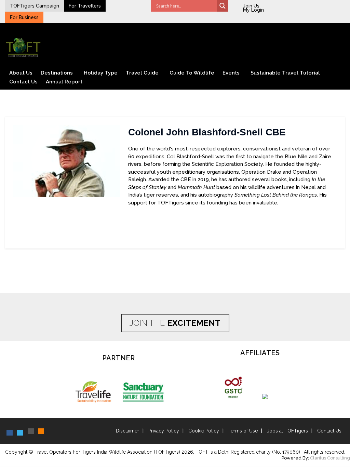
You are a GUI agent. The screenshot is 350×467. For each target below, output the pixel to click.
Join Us (251, 6)
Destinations (57, 73)
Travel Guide (142, 73)
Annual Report (64, 81)
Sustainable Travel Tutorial (285, 73)
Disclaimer (127, 430)
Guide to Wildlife (192, 73)
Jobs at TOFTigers (287, 430)
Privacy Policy (163, 430)
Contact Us (23, 81)
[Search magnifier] (222, 6)
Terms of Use (243, 430)
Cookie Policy (203, 430)
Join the (175, 323)
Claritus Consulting (330, 458)
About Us (20, 73)
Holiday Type (101, 73)
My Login (253, 10)
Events (231, 73)
